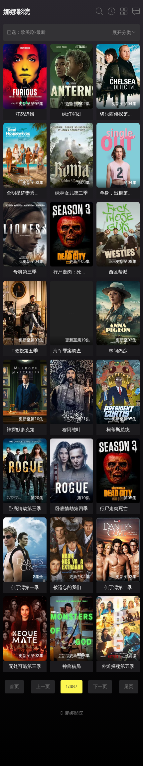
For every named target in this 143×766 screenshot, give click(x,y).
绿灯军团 (71, 114)
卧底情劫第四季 (71, 508)
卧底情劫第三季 (25, 508)
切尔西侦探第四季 (118, 114)
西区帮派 (118, 271)
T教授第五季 (25, 350)
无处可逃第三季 (25, 666)
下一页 (100, 686)
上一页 (43, 686)
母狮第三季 (25, 271)
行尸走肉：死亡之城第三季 (81, 271)
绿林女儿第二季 (71, 193)
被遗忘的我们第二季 (74, 587)
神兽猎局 (71, 666)
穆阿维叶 (71, 429)
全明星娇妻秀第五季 (28, 193)
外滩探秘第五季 (118, 666)
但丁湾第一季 (25, 587)
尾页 (128, 686)
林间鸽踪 (118, 350)
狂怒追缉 (25, 114)
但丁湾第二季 (118, 587)
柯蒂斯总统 (118, 429)
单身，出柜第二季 (118, 193)
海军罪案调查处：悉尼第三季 (83, 350)
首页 (14, 686)
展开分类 (121, 32)
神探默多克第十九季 (28, 429)
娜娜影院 (16, 11)
